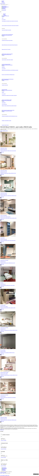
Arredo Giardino (3, 102)
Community (3, 2)
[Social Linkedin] (34, 474)
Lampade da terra (4, 95)
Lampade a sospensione (14, 95)
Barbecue (3, 105)
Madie (11, 40)
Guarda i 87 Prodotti (3, 457)
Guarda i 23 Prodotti (3, 465)
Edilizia (8, 79)
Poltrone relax (3, 49)
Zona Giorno (10, 35)
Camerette (5, 59)
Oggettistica (3, 120)
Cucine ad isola (13, 25)
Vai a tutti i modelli (3, 19)
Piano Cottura (5, 34)
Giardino (10, 100)
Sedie (9, 49)
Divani (5, 40)
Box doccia (3, 74)
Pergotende (15, 105)
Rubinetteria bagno (12, 74)
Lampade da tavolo (8, 95)
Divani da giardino (11, 105)
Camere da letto (8, 59)
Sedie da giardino (4, 110)
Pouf (8, 49)
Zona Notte (9, 54)
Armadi (3, 59)
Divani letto (7, 40)
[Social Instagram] (38, 474)
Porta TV (6, 49)
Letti (4, 64)
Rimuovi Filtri (2, 429)
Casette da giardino (6, 105)
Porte (5, 89)
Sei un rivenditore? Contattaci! (4, 475)
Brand (5, 472)
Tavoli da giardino (12, 110)
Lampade (3, 92)
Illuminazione (10, 90)
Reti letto (9, 64)
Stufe (6, 89)
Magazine (4, 13)
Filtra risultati (6, 130)
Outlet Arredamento (2, 3)
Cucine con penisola (4, 25)
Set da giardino (8, 110)
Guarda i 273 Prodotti (3, 440)
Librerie (10, 40)
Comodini (3, 64)
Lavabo (6, 74)
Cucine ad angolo (9, 25)
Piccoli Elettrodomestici (10, 34)
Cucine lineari (16, 25)
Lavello (3, 34)
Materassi (7, 64)
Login (8, 475)
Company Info (2, 472)
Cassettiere (11, 59)
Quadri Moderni (7, 120)
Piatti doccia (8, 74)
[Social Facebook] (36, 474)
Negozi (3, 1)
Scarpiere (10, 120)
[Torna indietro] (3, 16)
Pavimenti (3, 89)
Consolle (3, 40)
